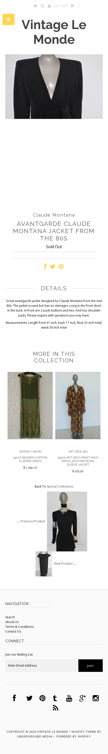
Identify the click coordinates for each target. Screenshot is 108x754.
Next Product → (65, 563)
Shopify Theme (83, 731)
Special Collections (60, 486)
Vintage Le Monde (54, 32)
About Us (12, 622)
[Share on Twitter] (52, 267)
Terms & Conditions (19, 627)
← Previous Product (31, 521)
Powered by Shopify (74, 736)
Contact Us (13, 631)
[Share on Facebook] (45, 267)
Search (10, 617)
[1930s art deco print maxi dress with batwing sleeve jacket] (77, 438)
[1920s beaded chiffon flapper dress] (30, 438)
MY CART (66, 6)
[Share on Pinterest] (61, 267)
